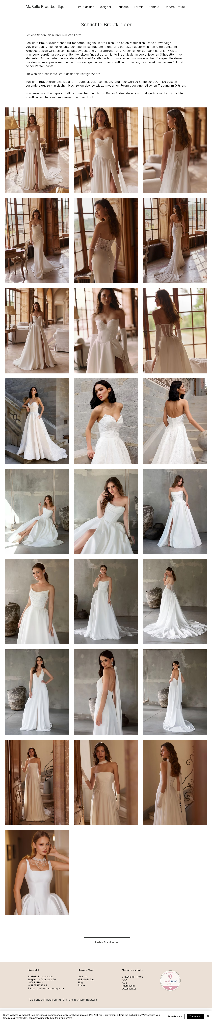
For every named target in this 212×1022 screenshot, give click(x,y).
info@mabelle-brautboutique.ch (46, 988)
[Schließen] (208, 1016)
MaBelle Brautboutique (46, 6)
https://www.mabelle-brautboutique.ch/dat (50, 1018)
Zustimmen (195, 1016)
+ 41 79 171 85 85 (37, 985)
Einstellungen (175, 1016)
